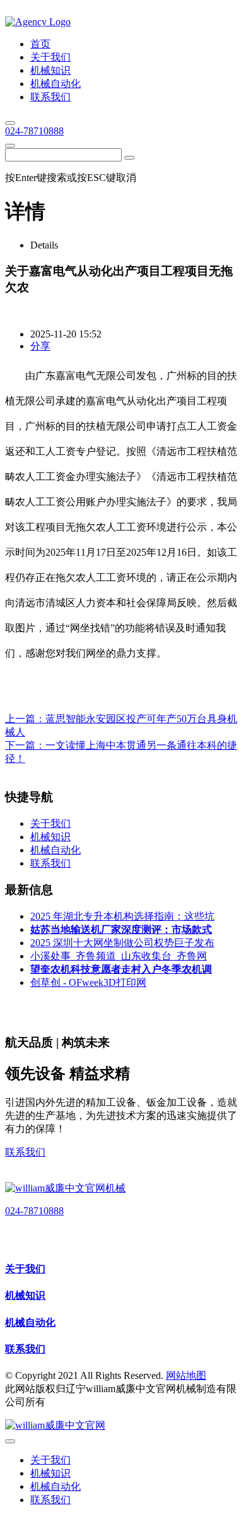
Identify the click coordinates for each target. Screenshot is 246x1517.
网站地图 (186, 1375)
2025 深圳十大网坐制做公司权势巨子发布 (122, 942)
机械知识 (25, 1295)
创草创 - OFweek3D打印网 (88, 982)
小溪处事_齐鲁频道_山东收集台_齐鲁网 (118, 956)
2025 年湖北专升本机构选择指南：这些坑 (122, 916)
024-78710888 (34, 131)
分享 (40, 346)
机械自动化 (30, 1322)
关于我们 (25, 1268)
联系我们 (25, 1152)
